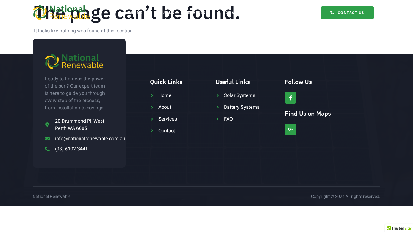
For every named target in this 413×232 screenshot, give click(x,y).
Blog (270, 12)
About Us (164, 12)
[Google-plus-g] (290, 129)
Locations (235, 12)
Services (195, 12)
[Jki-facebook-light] (290, 97)
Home (137, 12)
